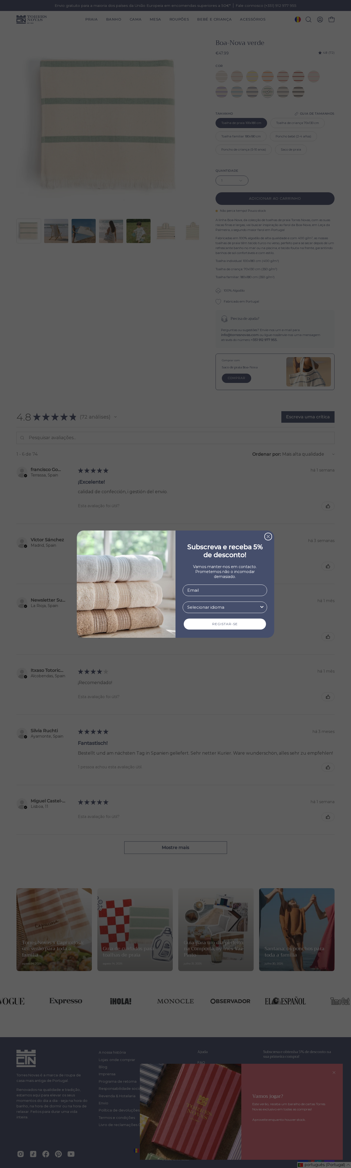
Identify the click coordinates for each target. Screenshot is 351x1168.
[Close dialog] (268, 536)
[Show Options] (262, 607)
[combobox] (223, 607)
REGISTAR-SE (225, 624)
